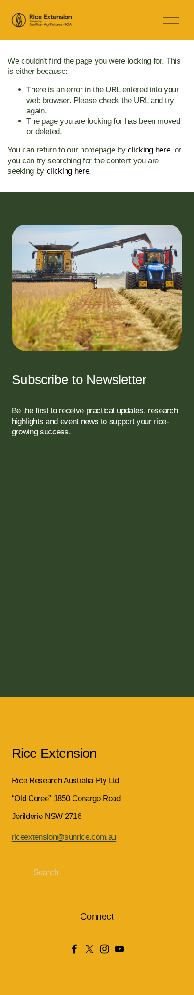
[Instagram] (104, 949)
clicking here (149, 149)
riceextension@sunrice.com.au (64, 837)
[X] (89, 949)
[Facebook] (74, 949)
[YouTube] (119, 949)
